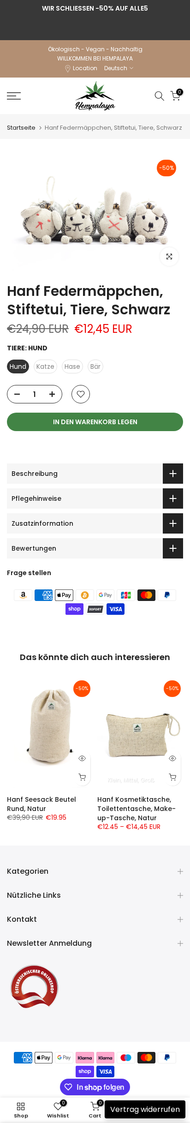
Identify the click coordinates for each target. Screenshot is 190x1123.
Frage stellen (29, 572)
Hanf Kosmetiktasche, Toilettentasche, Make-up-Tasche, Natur (136, 809)
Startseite (21, 128)
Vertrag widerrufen (145, 1109)
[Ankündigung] (95, 8)
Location (85, 68)
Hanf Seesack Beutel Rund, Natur (41, 804)
